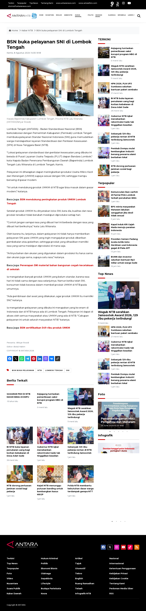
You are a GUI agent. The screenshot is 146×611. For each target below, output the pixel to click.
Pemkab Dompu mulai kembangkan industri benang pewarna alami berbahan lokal (123, 153)
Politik (90, 15)
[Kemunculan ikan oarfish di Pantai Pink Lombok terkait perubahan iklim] (104, 196)
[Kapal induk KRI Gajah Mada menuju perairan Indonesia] (104, 228)
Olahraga (111, 15)
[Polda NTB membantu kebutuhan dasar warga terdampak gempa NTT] (81, 473)
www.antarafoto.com (88, 3)
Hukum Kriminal (78, 15)
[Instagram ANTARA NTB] (123, 3)
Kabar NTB (68, 15)
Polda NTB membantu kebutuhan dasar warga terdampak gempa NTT (81, 488)
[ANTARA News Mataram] (22, 16)
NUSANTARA (49, 15)
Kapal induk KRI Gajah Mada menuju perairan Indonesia (123, 227)
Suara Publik (13, 588)
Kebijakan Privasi (118, 573)
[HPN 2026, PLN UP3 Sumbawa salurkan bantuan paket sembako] (104, 87)
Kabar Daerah (14, 593)
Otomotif (80, 568)
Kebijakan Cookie (118, 578)
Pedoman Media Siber (121, 588)
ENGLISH (59, 15)
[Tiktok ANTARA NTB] (112, 5)
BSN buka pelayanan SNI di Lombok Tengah (59, 30)
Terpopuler (22, 3)
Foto (101, 394)
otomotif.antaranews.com (19, 6)
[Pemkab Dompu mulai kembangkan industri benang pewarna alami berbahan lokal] (104, 152)
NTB (39, 370)
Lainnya (130, 15)
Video (10, 578)
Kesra (44, 593)
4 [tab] (122, 431)
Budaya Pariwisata (51, 588)
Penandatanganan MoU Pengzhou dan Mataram (118, 420)
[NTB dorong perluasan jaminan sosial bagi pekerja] (20, 473)
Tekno (78, 573)
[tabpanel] (118, 415)
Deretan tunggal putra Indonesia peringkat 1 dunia (117, 510)
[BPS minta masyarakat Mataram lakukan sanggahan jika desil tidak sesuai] (104, 210)
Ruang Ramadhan (84, 583)
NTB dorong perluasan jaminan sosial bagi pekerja (19, 488)
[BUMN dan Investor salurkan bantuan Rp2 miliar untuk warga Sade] (104, 261)
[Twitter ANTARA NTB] (117, 3)
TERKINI (104, 39)
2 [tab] (114, 431)
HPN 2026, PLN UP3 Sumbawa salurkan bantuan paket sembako (124, 86)
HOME (41, 15)
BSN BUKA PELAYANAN (23, 370)
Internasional (116, 563)
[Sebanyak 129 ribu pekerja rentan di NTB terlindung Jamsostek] (81, 435)
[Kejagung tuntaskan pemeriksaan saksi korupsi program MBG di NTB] (50, 389)
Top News (33, 3)
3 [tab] (118, 431)
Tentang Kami (47, 3)
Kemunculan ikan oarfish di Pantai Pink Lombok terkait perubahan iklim (124, 195)
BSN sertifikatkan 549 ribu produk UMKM (45, 327)
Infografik (105, 435)
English (79, 578)
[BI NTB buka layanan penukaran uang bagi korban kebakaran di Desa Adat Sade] (20, 435)
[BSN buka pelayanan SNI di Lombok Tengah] (118, 294)
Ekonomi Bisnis (99, 15)
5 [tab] (127, 431)
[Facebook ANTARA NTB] (112, 3)
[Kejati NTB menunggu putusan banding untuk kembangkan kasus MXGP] (50, 473)
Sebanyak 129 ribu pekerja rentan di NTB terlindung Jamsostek (80, 450)
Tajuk (78, 563)
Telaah (79, 588)
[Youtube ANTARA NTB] (129, 3)
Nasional (114, 558)
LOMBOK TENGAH (54, 370)
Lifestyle (45, 583)
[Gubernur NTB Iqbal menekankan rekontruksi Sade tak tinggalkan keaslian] (50, 435)
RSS (111, 593)
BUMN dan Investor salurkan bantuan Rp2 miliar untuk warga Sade (124, 260)
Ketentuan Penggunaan (122, 568)
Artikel (78, 558)
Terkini (11, 3)
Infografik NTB (83, 593)
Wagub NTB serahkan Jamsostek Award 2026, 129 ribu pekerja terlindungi (118, 315)
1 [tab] (110, 431)
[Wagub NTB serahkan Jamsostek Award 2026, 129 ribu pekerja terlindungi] (81, 396)
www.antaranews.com (66, 3)
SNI (68, 370)
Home (15, 30)
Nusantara (12, 583)
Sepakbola (122, 15)
